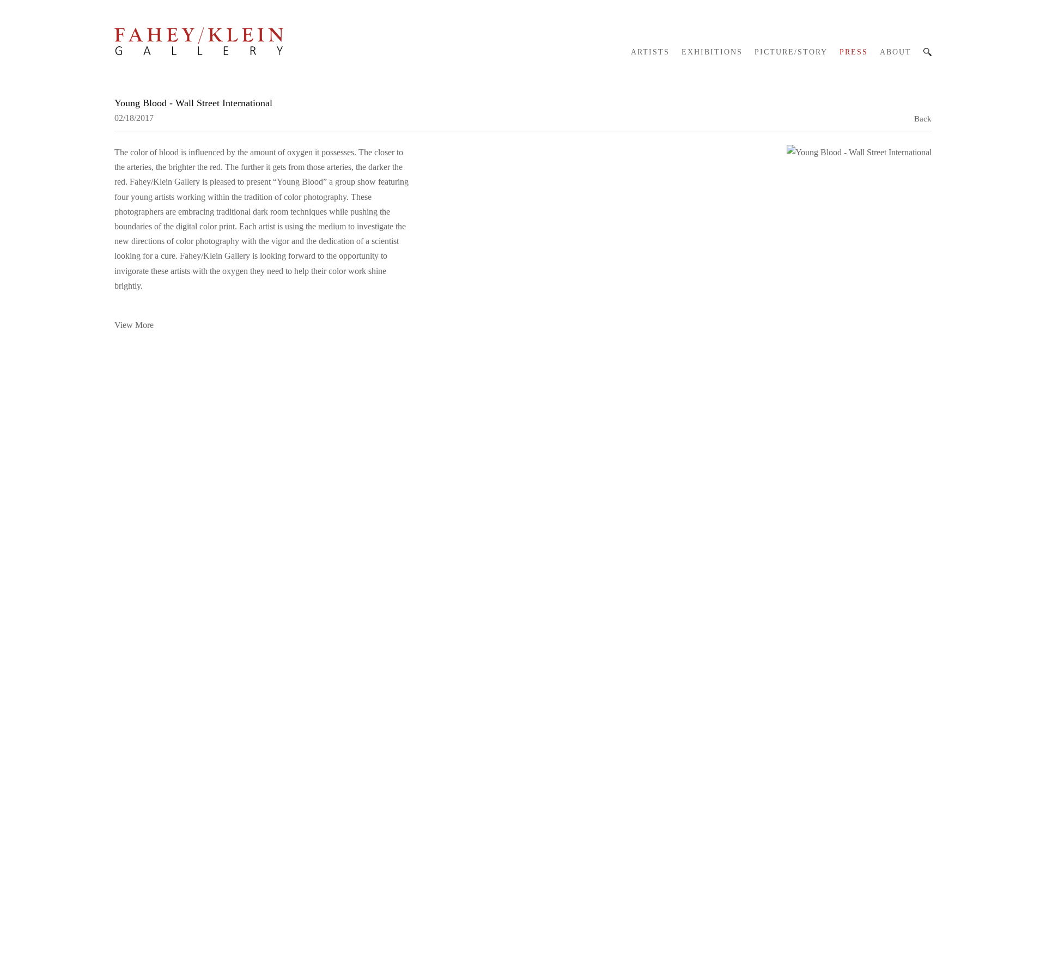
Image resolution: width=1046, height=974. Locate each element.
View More (134, 325)
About (895, 52)
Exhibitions (712, 52)
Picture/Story (791, 52)
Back (923, 118)
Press (854, 52)
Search (927, 52)
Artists (650, 52)
